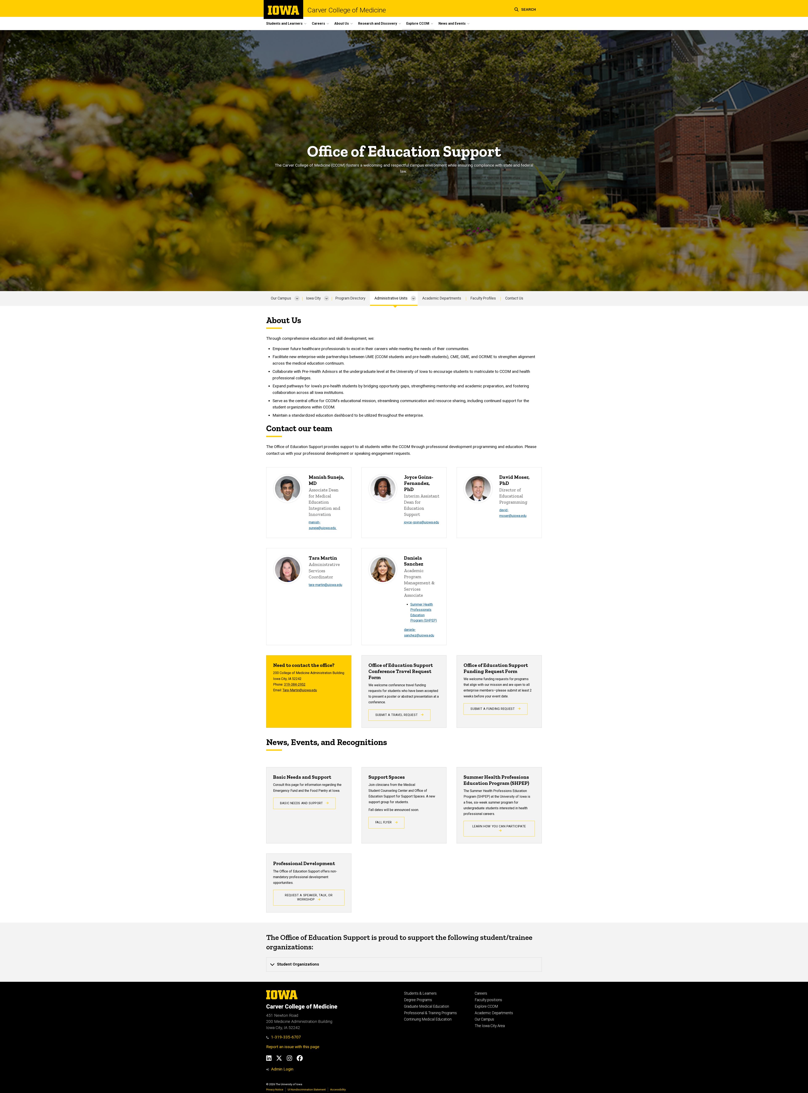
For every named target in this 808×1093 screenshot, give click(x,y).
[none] (404, 964)
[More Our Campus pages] (297, 298)
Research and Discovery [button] (377, 23)
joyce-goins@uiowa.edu (421, 522)
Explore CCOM (486, 1006)
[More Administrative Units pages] (413, 298)
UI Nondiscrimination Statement (307, 1089)
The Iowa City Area (490, 1026)
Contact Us (514, 298)
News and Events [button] (452, 23)
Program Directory (350, 298)
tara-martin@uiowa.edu (325, 585)
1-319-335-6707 (286, 1037)
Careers (481, 993)
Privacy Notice (274, 1089)
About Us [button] (341, 23)
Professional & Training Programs (430, 1013)
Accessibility (338, 1089)
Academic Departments (441, 298)
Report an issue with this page (292, 1046)
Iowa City (313, 298)
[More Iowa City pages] (326, 298)
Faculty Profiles (483, 298)
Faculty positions (488, 1000)
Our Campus (281, 298)
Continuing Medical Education (428, 1019)
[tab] (404, 964)
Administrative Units (391, 298)
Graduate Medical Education (426, 1006)
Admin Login (282, 1069)
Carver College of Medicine (346, 10)
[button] (525, 9)
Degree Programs (418, 1000)
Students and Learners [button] (284, 23)
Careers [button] (318, 23)
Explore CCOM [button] (417, 23)
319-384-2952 (295, 684)
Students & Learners (420, 993)
